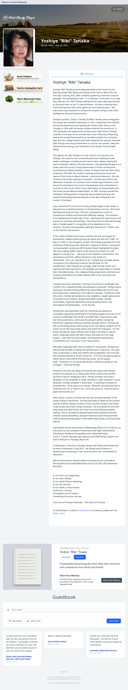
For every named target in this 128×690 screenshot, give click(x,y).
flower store (59, 513)
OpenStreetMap (66, 683)
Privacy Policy (57, 679)
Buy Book (80, 557)
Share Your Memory (111, 580)
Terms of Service (71, 679)
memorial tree (85, 510)
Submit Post (114, 621)
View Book (66, 557)
